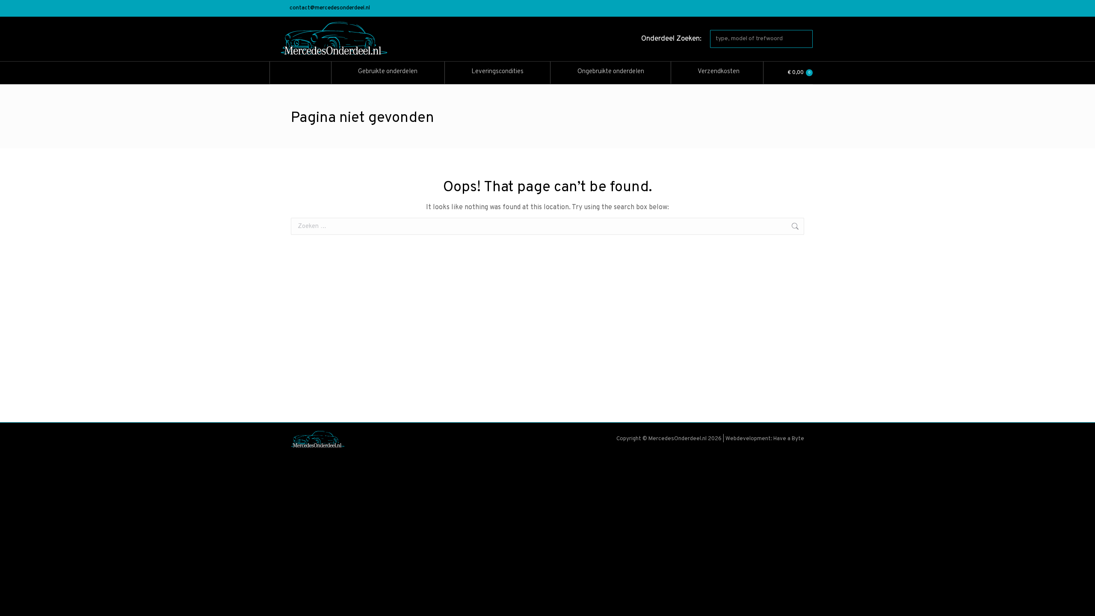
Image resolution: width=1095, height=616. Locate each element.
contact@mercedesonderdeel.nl (330, 8)
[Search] (805, 39)
